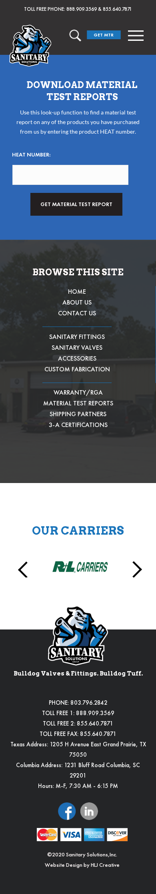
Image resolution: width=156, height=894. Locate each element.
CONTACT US (77, 313)
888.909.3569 (81, 9)
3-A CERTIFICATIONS (78, 425)
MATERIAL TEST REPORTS (78, 403)
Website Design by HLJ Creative (82, 864)
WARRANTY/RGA (78, 392)
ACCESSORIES (77, 358)
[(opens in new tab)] (67, 810)
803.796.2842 (89, 703)
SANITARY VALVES (77, 347)
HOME (77, 291)
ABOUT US (77, 302)
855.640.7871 (117, 9)
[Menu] (136, 36)
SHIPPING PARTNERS (78, 414)
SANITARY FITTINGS (77, 337)
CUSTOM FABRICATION (77, 369)
